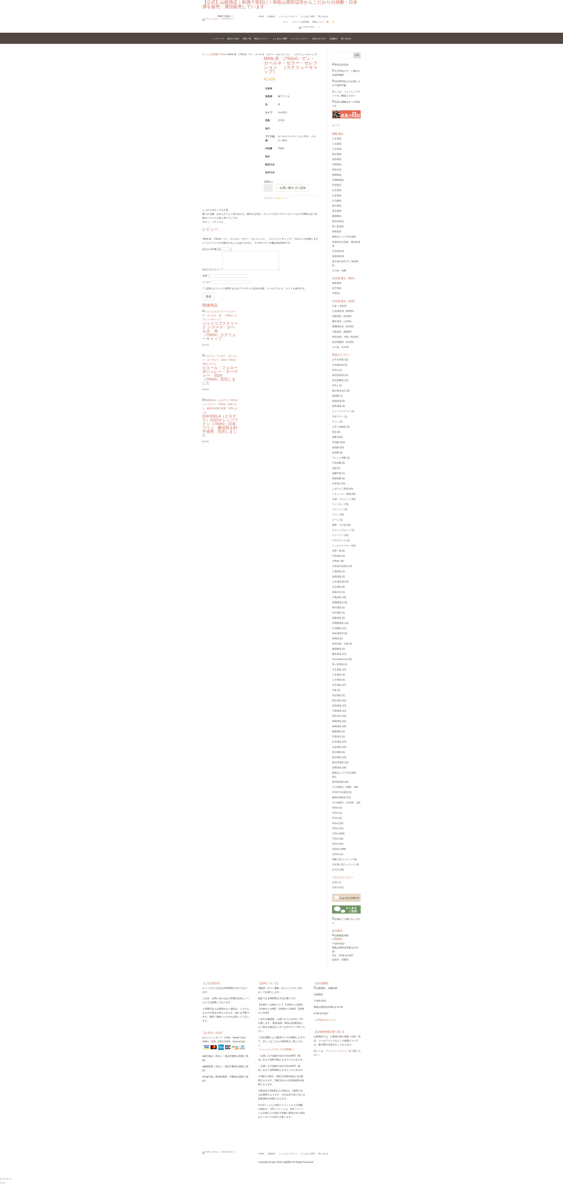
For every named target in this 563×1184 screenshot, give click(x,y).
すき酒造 (336, 138)
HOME (261, 16)
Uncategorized (339, 659)
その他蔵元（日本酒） (344, 802)
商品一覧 (247, 39)
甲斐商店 (336, 185)
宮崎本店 (336, 592)
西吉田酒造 (338, 221)
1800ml (336, 849)
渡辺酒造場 (338, 375)
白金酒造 (336, 195)
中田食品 (336, 556)
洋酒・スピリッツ (341, 499)
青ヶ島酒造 (338, 226)
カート (286, 22)
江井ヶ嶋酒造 (339, 427)
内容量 (214, 54)
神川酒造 (336, 205)
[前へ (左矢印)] (1, 1182)
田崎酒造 (336, 231)
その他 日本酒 (340, 347)
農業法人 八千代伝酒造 (344, 236)
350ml (335, 370)
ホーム (205, 54)
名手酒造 (336, 288)
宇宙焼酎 (336, 463)
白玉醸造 (336, 200)
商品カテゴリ (260, 39)
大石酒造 (336, 587)
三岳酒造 (336, 144)
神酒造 (335, 638)
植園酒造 (336, 175)
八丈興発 (336, 149)
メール (206, 282)
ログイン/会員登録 (300, 22)
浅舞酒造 (336, 618)
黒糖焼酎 (336, 478)
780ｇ (335, 385)
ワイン (285, 198)
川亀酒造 (342, 331)
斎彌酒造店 (338, 602)
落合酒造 (336, 211)
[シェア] (7, 1178)
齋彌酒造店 (344, 326)
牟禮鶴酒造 (338, 180)
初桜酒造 (336, 576)
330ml (335, 813)
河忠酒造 (336, 695)
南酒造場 (336, 401)
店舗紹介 (271, 16)
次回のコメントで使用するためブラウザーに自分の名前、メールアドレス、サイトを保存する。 (256, 288)
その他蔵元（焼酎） (342, 787)
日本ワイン (338, 416)
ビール (335, 520)
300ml (335, 807)
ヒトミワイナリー (341, 411)
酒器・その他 (339, 525)
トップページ (218, 39)
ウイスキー (338, 504)
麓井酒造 (342, 321)
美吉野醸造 (344, 342)
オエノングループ (341, 530)
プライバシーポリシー (337, 1051)
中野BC (336, 293)
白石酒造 (336, 190)
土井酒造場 (344, 311)
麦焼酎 (335, 447)
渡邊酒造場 (338, 256)
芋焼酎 (335, 442)
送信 (208, 296)
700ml (335, 828)
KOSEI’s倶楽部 (340, 792)
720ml (335, 833)
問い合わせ (323, 16)
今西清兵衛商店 (340, 566)
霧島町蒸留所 (339, 797)
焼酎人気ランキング (342, 859)
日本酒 (335, 483)
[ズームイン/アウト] (1, 1178)
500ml (335, 823)
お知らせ (336, 882)
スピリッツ (338, 509)
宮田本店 (336, 169)
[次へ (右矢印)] (4, 1182)
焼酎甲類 (336, 473)
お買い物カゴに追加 (292, 187)
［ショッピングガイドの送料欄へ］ (277, 1049)
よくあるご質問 (308, 16)
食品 (334, 432)
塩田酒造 (336, 159)
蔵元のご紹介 (233, 39)
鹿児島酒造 (338, 782)
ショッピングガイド (288, 16)
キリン (335, 421)
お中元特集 (338, 359)
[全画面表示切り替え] (4, 1178)
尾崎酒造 (336, 283)
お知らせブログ (319, 39)
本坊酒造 (336, 612)
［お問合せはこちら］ (325, 1020)
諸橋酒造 (342, 316)
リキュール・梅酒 (341, 494)
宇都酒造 (336, 164)
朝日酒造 (336, 607)
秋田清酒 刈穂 (346, 337)
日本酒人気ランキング (344, 864)
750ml (223, 54)
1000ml (336, 854)
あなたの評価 (209, 249)
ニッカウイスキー (341, 545)
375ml (335, 818)
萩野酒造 (336, 406)
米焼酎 (335, 452)
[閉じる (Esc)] (10, 1178)
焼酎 (334, 437)
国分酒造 (336, 154)
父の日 (335, 869)
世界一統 (336, 550)
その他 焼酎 (339, 270)
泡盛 (334, 468)
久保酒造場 (338, 251)
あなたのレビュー (212, 269)
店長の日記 (338, 887)
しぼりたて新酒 (340, 488)
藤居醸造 (336, 216)
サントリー (338, 535)
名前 (205, 275)
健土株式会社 (339, 390)
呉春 (340, 306)
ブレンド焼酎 (339, 457)
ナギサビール (339, 540)
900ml (335, 844)
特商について (318, 22)
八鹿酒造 (336, 571)
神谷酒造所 (338, 633)
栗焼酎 (335, 396)
